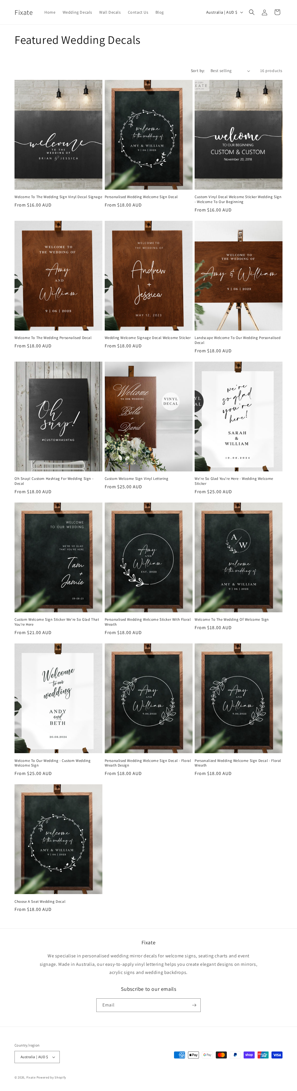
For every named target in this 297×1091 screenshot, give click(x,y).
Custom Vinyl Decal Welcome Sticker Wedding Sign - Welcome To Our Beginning (238, 199)
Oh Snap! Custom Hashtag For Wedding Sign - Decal (54, 481)
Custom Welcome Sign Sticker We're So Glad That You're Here (57, 622)
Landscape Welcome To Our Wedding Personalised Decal (237, 340)
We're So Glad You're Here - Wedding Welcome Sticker (234, 481)
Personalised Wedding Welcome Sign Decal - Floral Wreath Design (148, 763)
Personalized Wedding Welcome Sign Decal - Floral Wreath (238, 763)
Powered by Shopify (51, 1077)
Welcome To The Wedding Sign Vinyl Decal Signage (58, 197)
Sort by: (198, 70)
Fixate (31, 1077)
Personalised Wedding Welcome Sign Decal (141, 197)
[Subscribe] (194, 1005)
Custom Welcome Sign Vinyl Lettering (137, 478)
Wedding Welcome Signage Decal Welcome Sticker (148, 337)
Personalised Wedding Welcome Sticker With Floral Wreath (148, 622)
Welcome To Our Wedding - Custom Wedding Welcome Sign (52, 763)
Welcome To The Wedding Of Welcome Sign (232, 619)
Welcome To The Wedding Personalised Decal (53, 337)
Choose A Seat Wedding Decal (40, 901)
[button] (251, 12)
